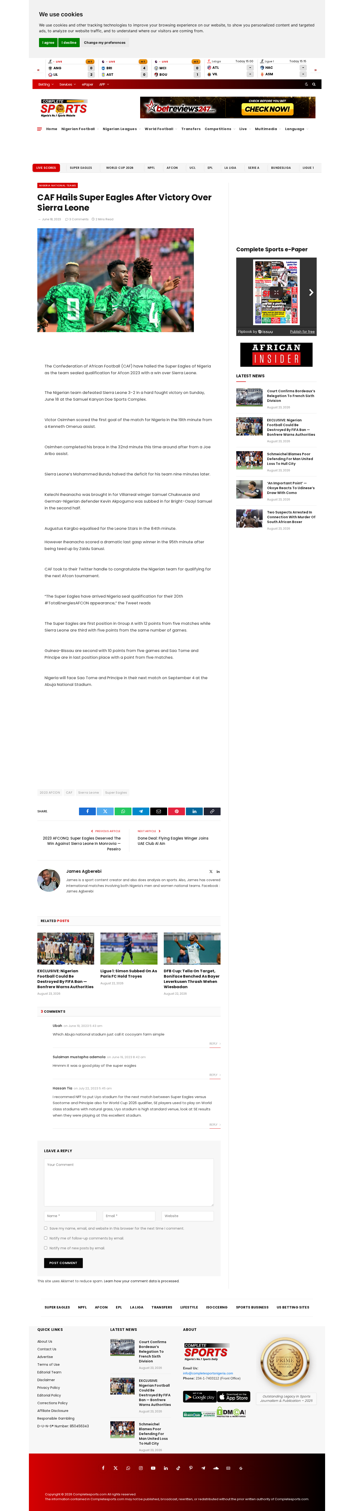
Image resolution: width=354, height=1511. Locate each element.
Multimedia (266, 128)
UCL (193, 168)
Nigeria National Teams (57, 185)
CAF (69, 792)
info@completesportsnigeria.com (208, 1373)
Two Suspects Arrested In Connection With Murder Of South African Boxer (291, 517)
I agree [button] (48, 42)
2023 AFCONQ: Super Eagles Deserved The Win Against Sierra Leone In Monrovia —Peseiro (82, 844)
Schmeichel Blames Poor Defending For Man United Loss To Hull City (290, 459)
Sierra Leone (88, 792)
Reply (214, 1044)
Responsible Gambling (55, 1418)
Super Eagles (81, 168)
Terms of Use (48, 1364)
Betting (44, 84)
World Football (159, 128)
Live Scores (46, 168)
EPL (210, 168)
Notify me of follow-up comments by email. (87, 1238)
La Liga (230, 168)
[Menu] (39, 129)
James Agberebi (83, 871)
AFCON (172, 168)
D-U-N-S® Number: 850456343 (63, 1426)
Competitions (218, 128)
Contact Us (46, 1349)
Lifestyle (189, 1307)
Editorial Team (49, 1372)
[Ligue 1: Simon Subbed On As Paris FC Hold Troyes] (128, 949)
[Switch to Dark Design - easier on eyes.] (306, 84)
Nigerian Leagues (120, 128)
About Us (44, 1341)
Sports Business (252, 1307)
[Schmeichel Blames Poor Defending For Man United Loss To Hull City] (249, 460)
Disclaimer (46, 1380)
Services (65, 84)
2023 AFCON (50, 792)
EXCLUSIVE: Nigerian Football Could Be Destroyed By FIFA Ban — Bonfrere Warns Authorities (65, 978)
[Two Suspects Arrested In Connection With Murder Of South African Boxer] (249, 518)
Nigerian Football (78, 128)
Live (243, 128)
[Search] (313, 84)
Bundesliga (281, 168)
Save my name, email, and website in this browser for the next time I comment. (117, 1228)
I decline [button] (69, 42)
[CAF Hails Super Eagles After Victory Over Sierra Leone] (115, 331)
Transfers (191, 128)
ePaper (87, 84)
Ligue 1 (308, 168)
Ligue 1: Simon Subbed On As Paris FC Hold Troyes (128, 973)
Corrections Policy (52, 1403)
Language (294, 128)
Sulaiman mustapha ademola (79, 1057)
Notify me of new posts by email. (77, 1248)
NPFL (151, 168)
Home (52, 128)
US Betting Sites (293, 1307)
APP (102, 84)
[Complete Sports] (64, 108)
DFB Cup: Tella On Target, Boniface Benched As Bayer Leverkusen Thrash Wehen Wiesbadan (192, 978)
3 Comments (79, 219)
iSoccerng (217, 1307)
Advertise (45, 1356)
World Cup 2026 (120, 168)
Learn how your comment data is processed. (141, 1281)
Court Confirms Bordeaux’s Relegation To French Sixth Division (291, 396)
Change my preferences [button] (105, 42)
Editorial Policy (49, 1395)
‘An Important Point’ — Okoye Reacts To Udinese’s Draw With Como (291, 488)
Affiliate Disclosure (52, 1410)
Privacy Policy (48, 1387)
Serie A (253, 168)
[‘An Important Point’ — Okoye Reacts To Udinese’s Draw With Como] (249, 489)
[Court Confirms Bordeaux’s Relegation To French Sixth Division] (249, 397)
